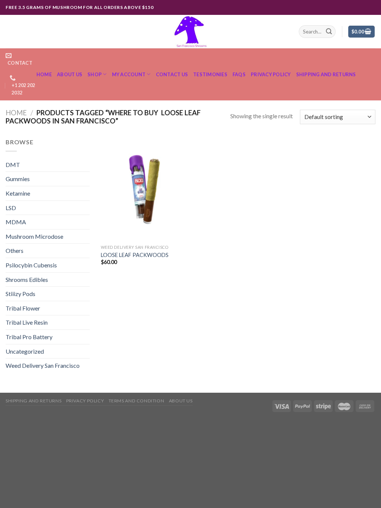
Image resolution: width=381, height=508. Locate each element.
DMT (13, 164)
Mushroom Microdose (34, 236)
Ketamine (18, 193)
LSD (11, 207)
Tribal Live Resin (27, 322)
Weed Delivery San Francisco (43, 365)
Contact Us (172, 74)
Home (44, 74)
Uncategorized (25, 351)
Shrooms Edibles (27, 279)
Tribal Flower (23, 308)
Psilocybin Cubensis (31, 265)
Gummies (18, 178)
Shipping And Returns (326, 74)
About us (69, 74)
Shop (94, 74)
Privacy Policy (271, 74)
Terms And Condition (136, 400)
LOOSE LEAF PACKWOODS (135, 255)
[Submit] (329, 31)
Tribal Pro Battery (29, 336)
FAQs (239, 74)
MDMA (16, 221)
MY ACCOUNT (129, 74)
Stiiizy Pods (20, 293)
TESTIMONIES (210, 74)
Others (14, 250)
